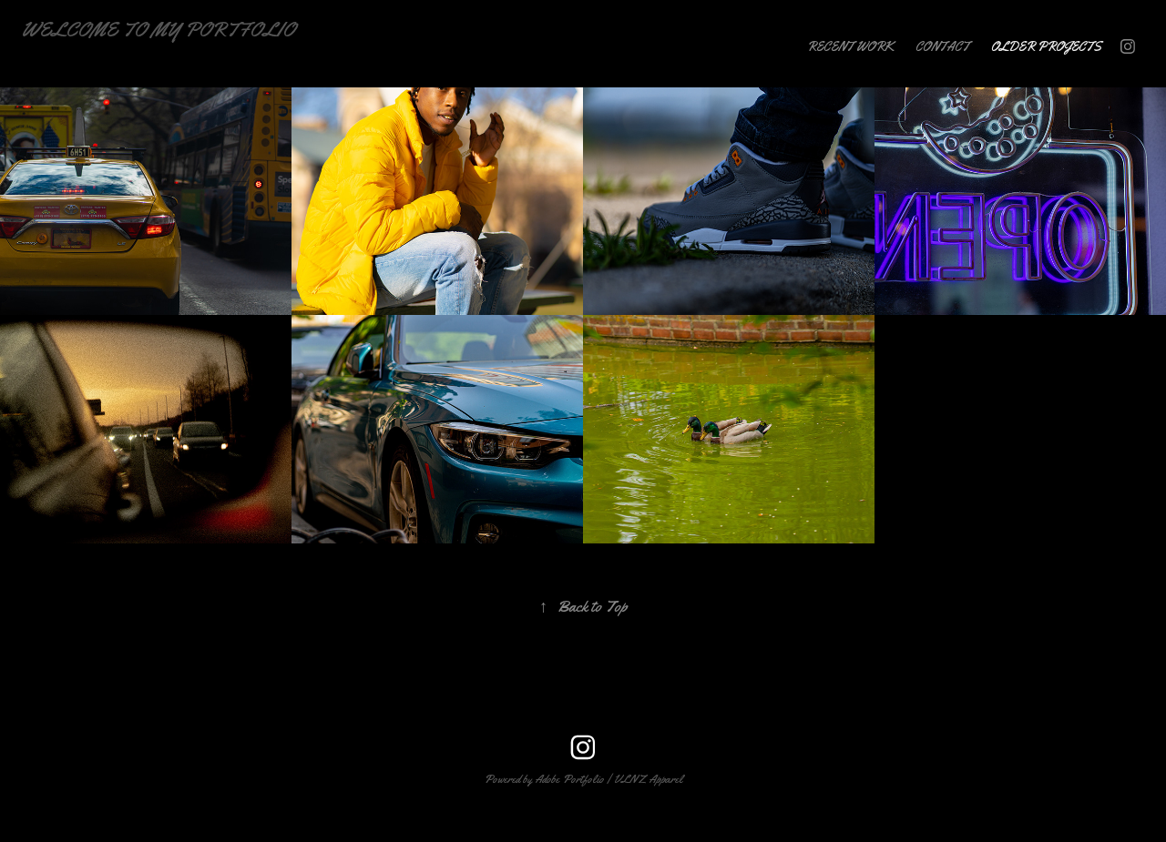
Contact (942, 46)
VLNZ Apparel (648, 778)
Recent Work (850, 46)
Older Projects (1046, 46)
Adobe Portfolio (569, 778)
